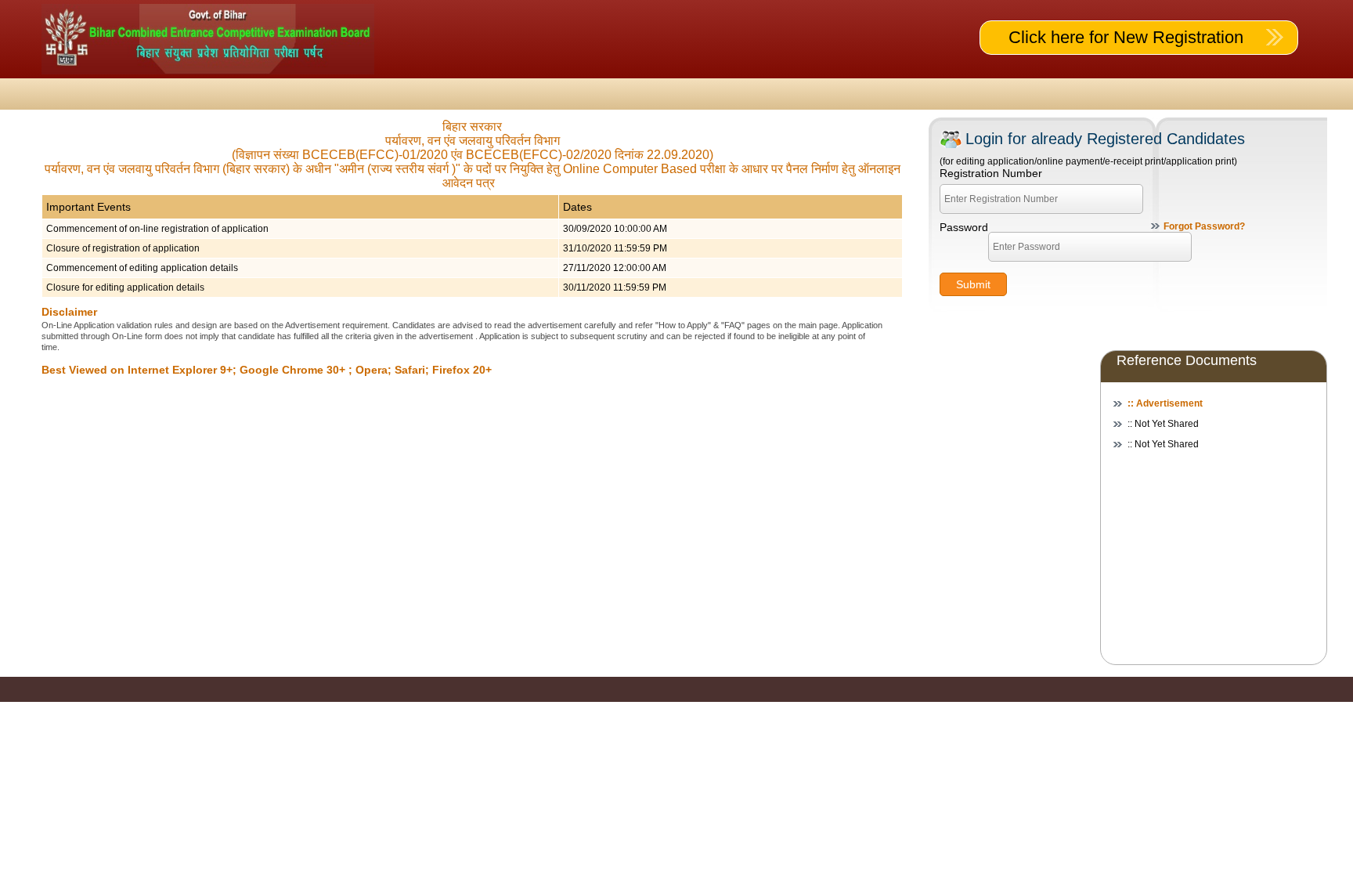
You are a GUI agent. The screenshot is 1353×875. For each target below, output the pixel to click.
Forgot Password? (1204, 226)
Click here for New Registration (1125, 37)
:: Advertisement (1165, 403)
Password (964, 227)
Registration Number (991, 173)
